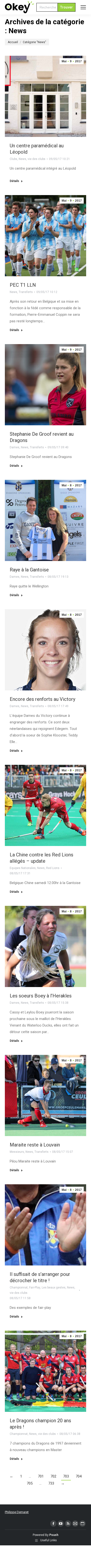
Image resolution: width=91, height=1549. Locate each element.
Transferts (26, 292)
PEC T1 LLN (23, 285)
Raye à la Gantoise (29, 570)
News (22, 159)
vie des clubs (36, 159)
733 (51, 1483)
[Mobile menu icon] (83, 7)
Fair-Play (34, 1287)
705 (30, 1483)
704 (79, 1476)
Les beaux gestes (54, 1287)
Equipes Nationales (23, 868)
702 (53, 1476)
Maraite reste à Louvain (35, 1145)
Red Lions (52, 868)
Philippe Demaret (17, 1512)
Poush (53, 1535)
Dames (14, 447)
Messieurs (17, 1152)
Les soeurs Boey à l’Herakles (41, 996)
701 (41, 1476)
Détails (14, 181)
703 (66, 1476)
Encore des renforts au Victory (42, 699)
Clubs (13, 159)
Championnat (19, 1287)
